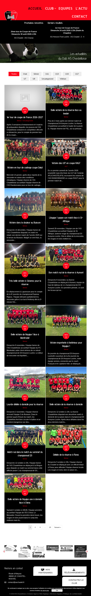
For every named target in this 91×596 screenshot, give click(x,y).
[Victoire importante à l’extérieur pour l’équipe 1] (66, 336)
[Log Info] (68, 551)
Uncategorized (47, 79)
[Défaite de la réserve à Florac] (66, 449)
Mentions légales (56, 594)
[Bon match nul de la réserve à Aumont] (66, 274)
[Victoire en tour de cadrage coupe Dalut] (24, 163)
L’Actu (81, 8)
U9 (34, 79)
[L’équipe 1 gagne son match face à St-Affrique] (66, 215)
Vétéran (63, 79)
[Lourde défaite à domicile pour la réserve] (24, 396)
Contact (79, 16)
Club (49, 8)
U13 (57, 74)
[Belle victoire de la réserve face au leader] (66, 111)
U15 (67, 74)
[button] (55, 8)
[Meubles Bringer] (82, 549)
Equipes (65, 8)
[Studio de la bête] (54, 551)
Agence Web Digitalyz (41, 594)
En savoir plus (45, 590)
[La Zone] (40, 551)
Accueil (35, 8)
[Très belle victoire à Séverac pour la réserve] (24, 274)
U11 (47, 74)
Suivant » (57, 527)
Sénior (36, 74)
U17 (77, 74)
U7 (25, 79)
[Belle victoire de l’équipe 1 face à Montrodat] (24, 336)
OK (57, 590)
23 (50, 527)
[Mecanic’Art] (12, 551)
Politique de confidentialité (72, 594)
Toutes (14, 74)
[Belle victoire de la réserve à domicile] (66, 396)
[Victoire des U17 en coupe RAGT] (66, 163)
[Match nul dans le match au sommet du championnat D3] (24, 449)
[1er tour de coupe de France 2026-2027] (24, 111)
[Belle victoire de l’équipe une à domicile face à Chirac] (24, 498)
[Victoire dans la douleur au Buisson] (24, 215)
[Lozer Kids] (26, 551)
